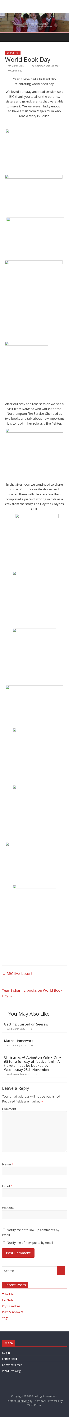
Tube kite (8, 1294)
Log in (6, 1352)
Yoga (5, 1318)
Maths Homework (18, 1040)
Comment (9, 1109)
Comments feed (12, 1365)
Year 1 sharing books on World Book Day (32, 993)
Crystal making (11, 1306)
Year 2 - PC (13, 52)
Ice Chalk (7, 1300)
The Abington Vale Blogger (44, 66)
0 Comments (15, 70)
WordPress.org (11, 1371)
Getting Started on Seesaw (26, 1024)
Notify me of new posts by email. (30, 1243)
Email (7, 1186)
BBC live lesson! (17, 973)
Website (8, 1208)
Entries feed (9, 1359)
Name (7, 1164)
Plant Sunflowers (12, 1312)
